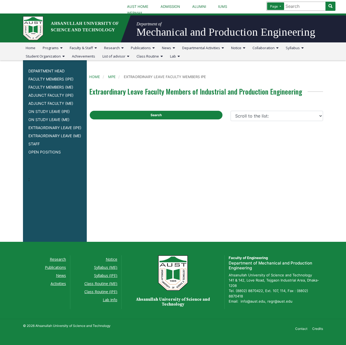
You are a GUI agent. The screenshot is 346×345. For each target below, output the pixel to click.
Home (30, 47)
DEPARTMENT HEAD (46, 71)
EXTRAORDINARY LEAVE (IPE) (54, 127)
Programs (51, 47)
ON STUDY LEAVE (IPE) (49, 111)
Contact (301, 329)
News (167, 47)
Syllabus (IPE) (105, 275)
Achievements (83, 56)
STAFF (34, 144)
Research (112, 47)
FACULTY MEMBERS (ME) (50, 87)
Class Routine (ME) (100, 283)
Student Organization (44, 56)
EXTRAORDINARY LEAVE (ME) (54, 135)
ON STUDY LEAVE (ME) (48, 119)
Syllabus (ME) (105, 267)
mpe (112, 77)
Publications (141, 47)
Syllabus (293, 47)
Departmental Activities (202, 47)
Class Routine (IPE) (100, 291)
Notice (237, 47)
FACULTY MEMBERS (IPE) (51, 79)
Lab (174, 56)
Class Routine (149, 56)
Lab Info (110, 299)
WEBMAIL (135, 13)
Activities (58, 283)
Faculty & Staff (82, 47)
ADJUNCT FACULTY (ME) (50, 103)
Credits (317, 329)
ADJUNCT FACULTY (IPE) (51, 95)
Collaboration (264, 47)
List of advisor (114, 56)
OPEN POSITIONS (44, 152)
